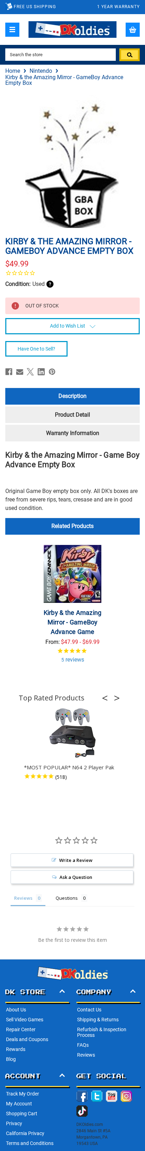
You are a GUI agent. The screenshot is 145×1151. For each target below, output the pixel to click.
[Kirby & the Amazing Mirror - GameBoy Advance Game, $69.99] (72, 574)
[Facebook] (8, 372)
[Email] (19, 372)
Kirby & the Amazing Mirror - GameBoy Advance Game (73, 622)
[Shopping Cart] (133, 30)
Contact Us (89, 1009)
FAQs (83, 1045)
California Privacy (25, 1133)
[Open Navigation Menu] (12, 30)
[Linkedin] (41, 372)
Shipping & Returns (98, 1019)
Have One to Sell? (36, 349)
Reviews (86, 1055)
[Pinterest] (52, 372)
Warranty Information (72, 433)
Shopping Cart (21, 1113)
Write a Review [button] (76, 860)
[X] (30, 372)
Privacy (14, 1123)
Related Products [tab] (72, 526)
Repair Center (21, 1029)
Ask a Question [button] (75, 877)
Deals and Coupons (27, 1039)
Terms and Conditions (29, 1143)
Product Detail (72, 414)
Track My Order (22, 1094)
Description (72, 396)
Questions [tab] (67, 898)
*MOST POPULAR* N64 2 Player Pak (69, 767)
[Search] (129, 54)
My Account (19, 1103)
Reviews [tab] (23, 898)
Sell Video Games (24, 1019)
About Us (16, 1009)
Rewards (15, 1049)
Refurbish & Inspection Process (101, 1032)
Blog (11, 1059)
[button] (107, 698)
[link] (72, 273)
